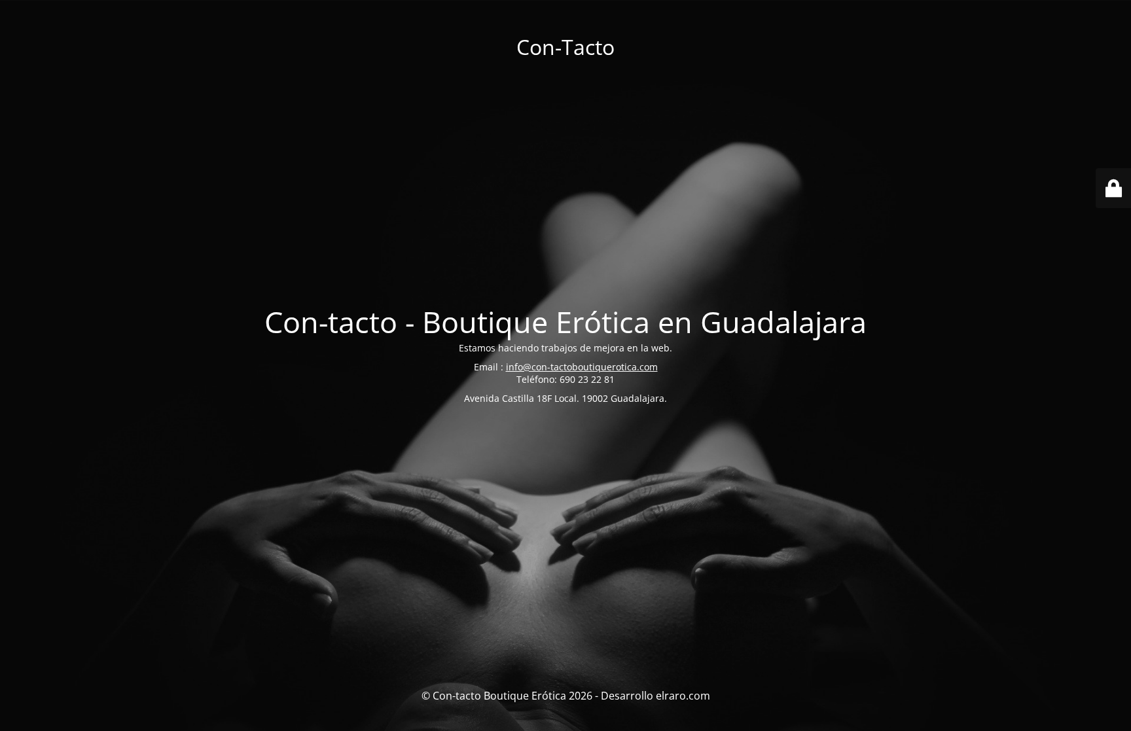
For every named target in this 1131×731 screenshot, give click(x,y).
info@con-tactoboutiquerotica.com (582, 367)
